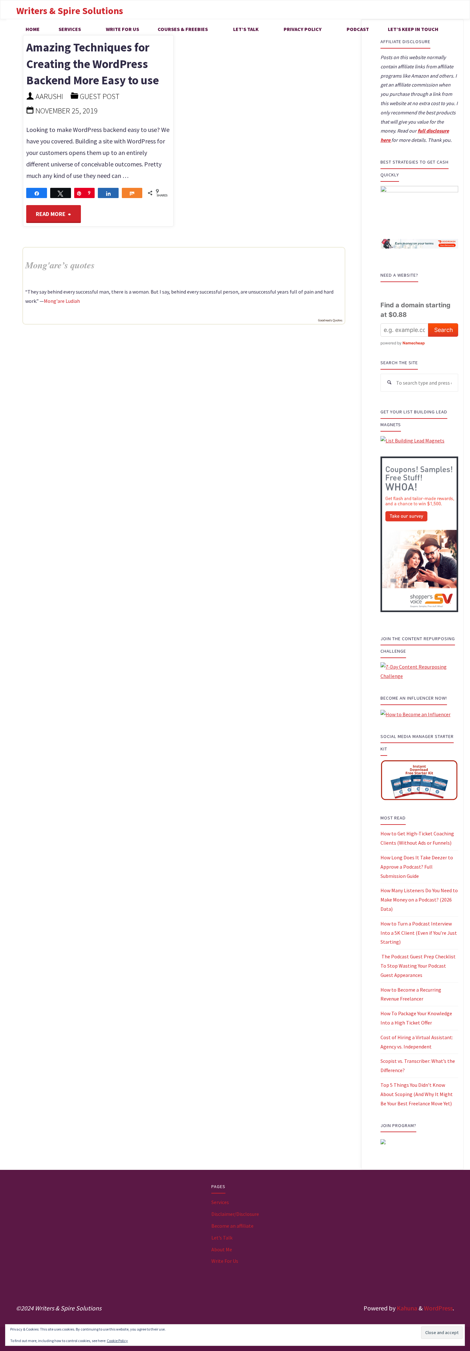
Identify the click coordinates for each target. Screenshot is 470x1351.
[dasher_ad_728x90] (419, 243)
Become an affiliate (232, 1226)
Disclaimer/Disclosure (235, 1214)
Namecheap (414, 343)
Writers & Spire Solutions (69, 10)
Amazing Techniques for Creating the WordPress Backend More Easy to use (92, 64)
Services (220, 1202)
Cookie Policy (117, 1340)
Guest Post (100, 96)
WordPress (438, 1308)
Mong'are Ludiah (62, 301)
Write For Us (224, 1261)
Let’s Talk (221, 1237)
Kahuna (406, 1308)
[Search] (389, 383)
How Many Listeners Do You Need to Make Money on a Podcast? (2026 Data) (419, 899)
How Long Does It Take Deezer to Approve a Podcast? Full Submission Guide (416, 866)
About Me (221, 1249)
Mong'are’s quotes (60, 264)
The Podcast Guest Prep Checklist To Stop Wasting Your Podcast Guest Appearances (418, 965)
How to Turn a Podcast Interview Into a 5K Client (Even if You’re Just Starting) (418, 932)
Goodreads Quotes (330, 320)
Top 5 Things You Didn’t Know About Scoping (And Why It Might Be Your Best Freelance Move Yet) (416, 1094)
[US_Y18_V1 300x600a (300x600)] (419, 533)
